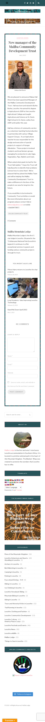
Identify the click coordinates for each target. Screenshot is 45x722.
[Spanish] (10, 485)
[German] (22, 480)
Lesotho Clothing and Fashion (16, 611)
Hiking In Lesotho (11, 584)
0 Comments (12, 221)
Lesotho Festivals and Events (16, 625)
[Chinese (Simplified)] (10, 480)
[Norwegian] (22, 482)
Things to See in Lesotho (14, 641)
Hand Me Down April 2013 (17, 310)
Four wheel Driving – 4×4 (14, 580)
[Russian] (8, 485)
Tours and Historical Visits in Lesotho (19, 604)
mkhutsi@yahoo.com (15, 205)
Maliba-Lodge (10, 637)
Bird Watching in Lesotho (14, 568)
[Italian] (15, 482)
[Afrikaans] (6, 480)
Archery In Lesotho (12, 564)
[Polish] (6, 485)
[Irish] (13, 482)
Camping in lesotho (12, 572)
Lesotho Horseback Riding (14, 592)
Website (10, 373)
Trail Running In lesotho (13, 607)
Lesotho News (22, 38)
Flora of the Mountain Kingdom (16, 554)
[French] (20, 480)
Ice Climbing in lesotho (13, 588)
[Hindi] (10, 482)
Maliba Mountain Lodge (19, 231)
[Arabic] (8, 480)
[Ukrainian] (13, 485)
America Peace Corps (13, 621)
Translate (19, 490)
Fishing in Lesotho (11, 576)
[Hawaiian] (6, 482)
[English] (18, 480)
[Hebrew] (8, 482)
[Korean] (20, 482)
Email (10, 364)
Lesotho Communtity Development (18, 615)
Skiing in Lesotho (11, 600)
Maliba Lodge (9, 450)
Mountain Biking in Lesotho (15, 596)
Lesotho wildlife (10, 633)
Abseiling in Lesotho (12, 560)
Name (10, 356)
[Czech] (13, 480)
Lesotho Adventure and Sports (16, 558)
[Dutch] (15, 480)
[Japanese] (18, 482)
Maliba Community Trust (18, 213)
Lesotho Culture (11, 619)
